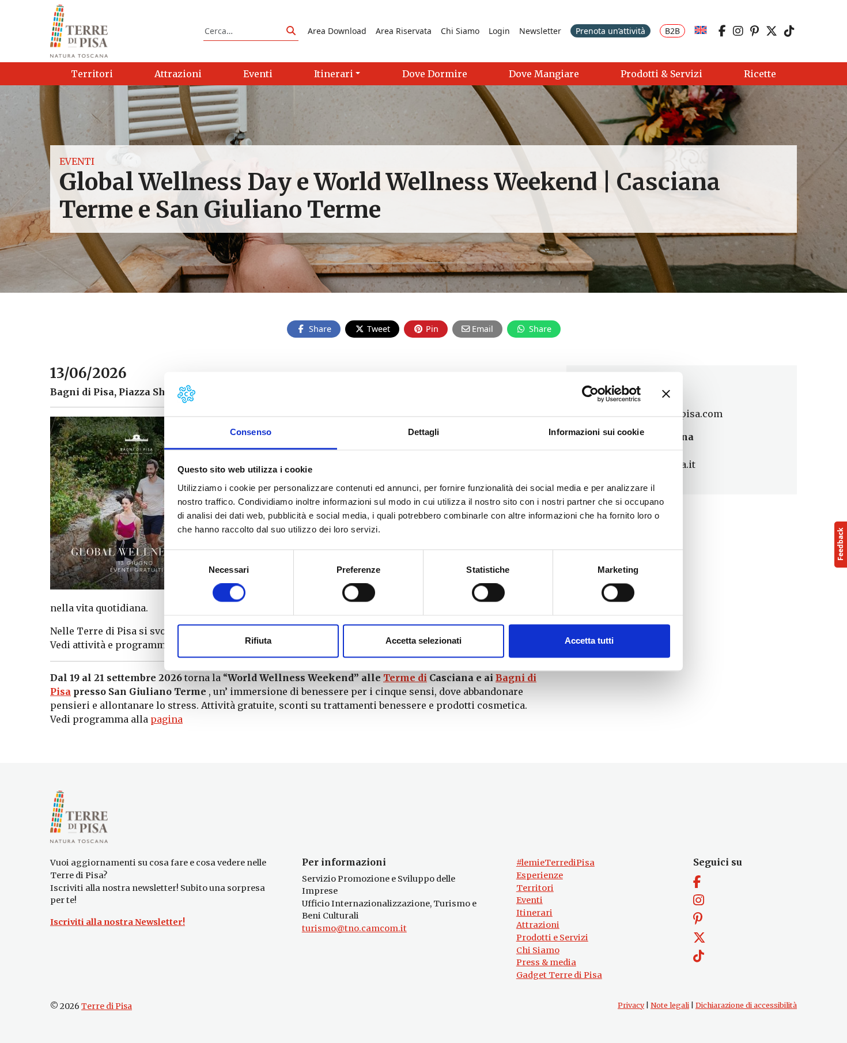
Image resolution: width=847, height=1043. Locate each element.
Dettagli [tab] (424, 432)
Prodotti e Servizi (552, 937)
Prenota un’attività (610, 30)
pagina (166, 719)
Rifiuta (258, 640)
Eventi (76, 161)
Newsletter (540, 30)
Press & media (546, 962)
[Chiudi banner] (666, 394)
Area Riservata (404, 30)
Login (499, 30)
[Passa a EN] (700, 31)
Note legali (670, 1005)
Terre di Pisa (106, 1006)
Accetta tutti (589, 640)
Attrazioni (537, 925)
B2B (672, 30)
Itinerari (534, 913)
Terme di (405, 677)
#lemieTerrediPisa (555, 862)
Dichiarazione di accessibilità (746, 1005)
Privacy (631, 1005)
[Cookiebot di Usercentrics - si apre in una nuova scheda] (590, 394)
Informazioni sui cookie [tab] (596, 432)
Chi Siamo (460, 30)
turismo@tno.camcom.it (354, 928)
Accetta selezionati (423, 640)
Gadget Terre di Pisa (559, 975)
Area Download (337, 30)
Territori (535, 888)
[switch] (358, 593)
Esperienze (539, 875)
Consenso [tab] (250, 432)
